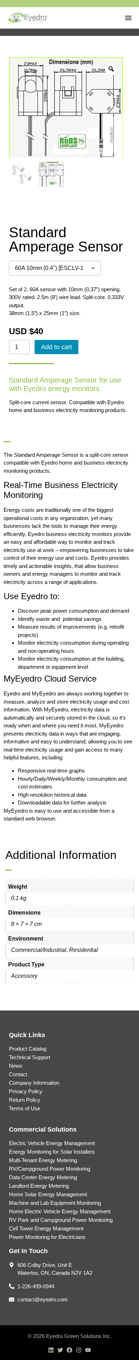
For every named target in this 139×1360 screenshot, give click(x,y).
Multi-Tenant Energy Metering (43, 1160)
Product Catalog (27, 1049)
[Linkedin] (51, 1350)
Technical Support (29, 1057)
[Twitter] (60, 1350)
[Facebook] (69, 1350)
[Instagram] (79, 1350)
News (15, 1066)
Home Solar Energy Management (48, 1194)
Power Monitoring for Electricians (47, 1237)
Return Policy (24, 1100)
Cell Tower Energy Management (46, 1228)
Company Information (34, 1083)
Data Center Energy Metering (43, 1177)
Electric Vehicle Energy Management (52, 1143)
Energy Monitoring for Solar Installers (52, 1152)
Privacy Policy (25, 1091)
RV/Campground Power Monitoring (49, 1169)
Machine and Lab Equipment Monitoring (55, 1203)
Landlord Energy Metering (39, 1186)
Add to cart (56, 347)
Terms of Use (24, 1108)
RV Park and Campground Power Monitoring (61, 1220)
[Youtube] (88, 1350)
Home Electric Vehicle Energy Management (59, 1211)
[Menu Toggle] (128, 17)
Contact (18, 1074)
